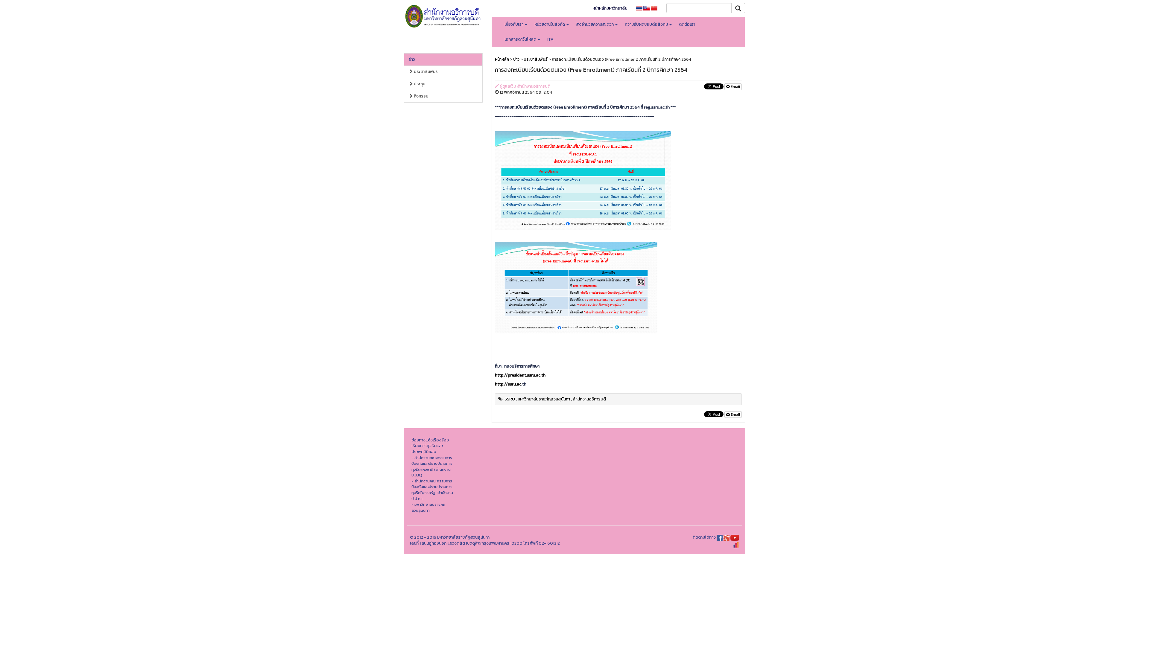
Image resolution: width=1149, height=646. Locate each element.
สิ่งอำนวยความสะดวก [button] (595, 24)
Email (735, 86)
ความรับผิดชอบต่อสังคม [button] (647, 24)
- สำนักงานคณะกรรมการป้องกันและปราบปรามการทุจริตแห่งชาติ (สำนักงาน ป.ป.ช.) (431, 466)
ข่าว (412, 59)
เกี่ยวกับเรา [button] (514, 24)
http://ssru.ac (508, 384)
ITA (550, 39)
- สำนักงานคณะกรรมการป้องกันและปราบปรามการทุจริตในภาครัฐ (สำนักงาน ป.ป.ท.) (432, 490)
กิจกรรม (420, 96)
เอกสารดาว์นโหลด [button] (520, 39)
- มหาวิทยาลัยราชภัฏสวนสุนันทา (428, 507)
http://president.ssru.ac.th (520, 375)
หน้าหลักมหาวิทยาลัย (609, 8)
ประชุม (419, 84)
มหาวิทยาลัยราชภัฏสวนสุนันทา (544, 399)
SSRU (509, 399)
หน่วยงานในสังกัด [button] (550, 24)
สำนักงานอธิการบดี (589, 399)
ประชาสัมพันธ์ (425, 71)
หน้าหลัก (502, 59)
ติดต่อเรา (687, 24)
